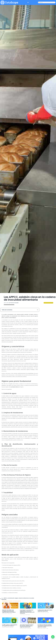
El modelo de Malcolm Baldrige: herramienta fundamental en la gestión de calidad (45, 626)
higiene (16, 598)
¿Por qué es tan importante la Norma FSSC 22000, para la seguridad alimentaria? (26, 626)
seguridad (3, 599)
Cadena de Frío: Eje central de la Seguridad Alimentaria (45, 610)
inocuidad (31, 598)
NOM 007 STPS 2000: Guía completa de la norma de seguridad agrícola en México (9, 611)
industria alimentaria (24, 598)
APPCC (5, 598)
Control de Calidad (48, 302)
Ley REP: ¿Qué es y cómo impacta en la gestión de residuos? (9, 625)
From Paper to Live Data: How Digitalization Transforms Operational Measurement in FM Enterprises (27, 611)
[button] (28, 2)
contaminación (11, 598)
